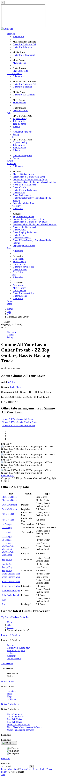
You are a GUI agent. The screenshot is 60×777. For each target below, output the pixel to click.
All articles (18, 251)
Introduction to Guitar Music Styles (29, 176)
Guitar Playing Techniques (25, 190)
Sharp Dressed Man (11, 573)
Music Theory (19, 261)
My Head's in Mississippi (8, 547)
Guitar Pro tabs (14, 658)
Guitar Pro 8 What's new (18, 648)
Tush (4, 599)
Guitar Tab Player (15, 716)
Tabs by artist (19, 121)
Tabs (9, 113)
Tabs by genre (19, 124)
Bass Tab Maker (14, 719)
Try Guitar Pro (8, 617)
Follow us (5, 758)
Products (11, 34)
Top (3, 774)
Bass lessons (18, 259)
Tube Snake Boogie (11, 590)
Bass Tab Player (14, 722)
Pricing (16, 134)
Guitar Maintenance (22, 195)
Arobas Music (7, 681)
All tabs (16, 126)
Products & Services (10, 635)
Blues (18, 387)
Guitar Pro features (9, 704)
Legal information (9, 769)
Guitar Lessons (20, 269)
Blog (9, 248)
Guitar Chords (19, 187)
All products (18, 36)
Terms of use (25, 769)
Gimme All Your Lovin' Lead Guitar (18, 425)
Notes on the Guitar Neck (24, 184)
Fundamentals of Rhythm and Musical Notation (35, 182)
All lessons (18, 166)
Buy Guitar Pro (22, 617)
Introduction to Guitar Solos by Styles (30, 179)
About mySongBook (22, 131)
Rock (11, 387)
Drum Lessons (19, 264)
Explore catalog (20, 118)
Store (9, 304)
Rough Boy (7, 559)
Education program (16, 650)
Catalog (10, 334)
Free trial (11, 645)
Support (10, 301)
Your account (7, 663)
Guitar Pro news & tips (23, 266)
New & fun (18, 272)
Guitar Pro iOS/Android (24, 55)
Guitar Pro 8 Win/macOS (24, 44)
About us (11, 691)
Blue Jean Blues (9, 497)
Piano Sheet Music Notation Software (24, 727)
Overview (11, 332)
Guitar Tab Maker (15, 714)
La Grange (7, 524)
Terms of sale (39, 769)
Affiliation (11, 699)
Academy (11, 163)
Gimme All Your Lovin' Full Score (17, 419)
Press (9, 693)
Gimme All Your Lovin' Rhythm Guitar (20, 422)
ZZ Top (11, 382)
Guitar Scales (19, 192)
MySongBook (19, 63)
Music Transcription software (20, 730)
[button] (5, 475)
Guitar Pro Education (22, 47)
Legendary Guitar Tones (24, 203)
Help (9, 696)
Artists (10, 161)
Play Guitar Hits (20, 71)
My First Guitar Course (23, 174)
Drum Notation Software (18, 724)
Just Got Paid (8, 514)
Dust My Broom (9, 504)
